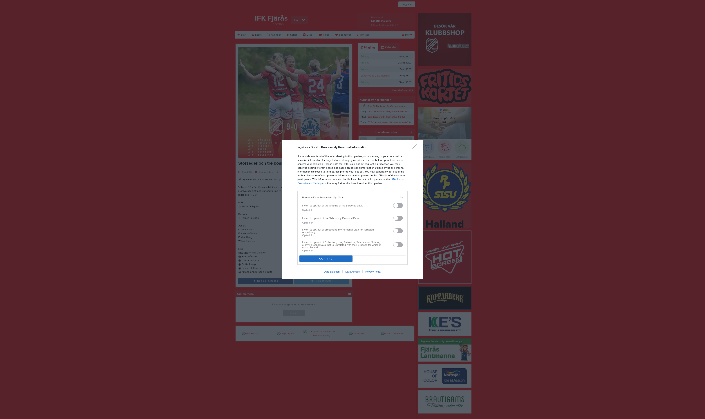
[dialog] (352, 209)
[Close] (416, 147)
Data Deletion (332, 271)
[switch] (398, 205)
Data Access (352, 271)
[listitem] (352, 197)
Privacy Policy (373, 271)
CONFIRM (326, 258)
